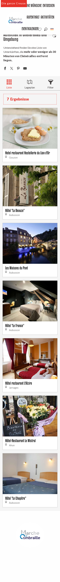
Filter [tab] (51, 87)
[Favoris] (40, 29)
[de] (52, 29)
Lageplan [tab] (29, 87)
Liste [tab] (9, 87)
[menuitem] (32, 6)
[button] (46, 29)
